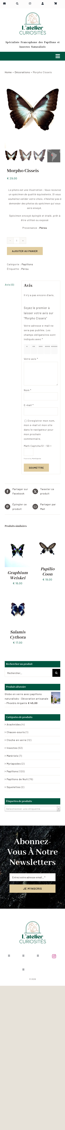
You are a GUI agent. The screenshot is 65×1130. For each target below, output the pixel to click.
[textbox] (32, 808)
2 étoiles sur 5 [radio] (34, 349)
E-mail (29, 405)
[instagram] (54, 956)
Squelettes (14, 786)
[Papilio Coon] (47, 535)
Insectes (12, 747)
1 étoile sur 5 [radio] (27, 349)
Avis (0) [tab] (9, 284)
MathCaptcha (36, 458)
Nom (27, 390)
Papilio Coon (47, 571)
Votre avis (31, 358)
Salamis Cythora (18, 634)
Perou (25, 268)
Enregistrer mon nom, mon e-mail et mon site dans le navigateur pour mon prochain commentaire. (39, 429)
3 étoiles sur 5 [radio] (41, 349)
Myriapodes (14, 763)
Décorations (22, 72)
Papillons (27, 264)
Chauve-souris (16, 732)
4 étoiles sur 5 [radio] (48, 349)
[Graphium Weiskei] (17, 535)
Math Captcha (32, 445)
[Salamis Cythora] (17, 594)
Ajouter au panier (25, 251)
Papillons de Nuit (17, 779)
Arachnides (14, 724)
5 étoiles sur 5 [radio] (55, 349)
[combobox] (32, 809)
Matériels (12, 755)
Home (8, 72)
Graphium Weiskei (17, 575)
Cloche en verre (17, 739)
